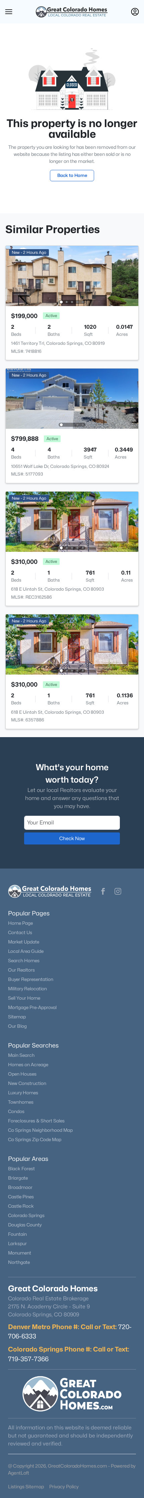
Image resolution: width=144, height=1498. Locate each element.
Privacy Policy (64, 1486)
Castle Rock (21, 1206)
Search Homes (24, 960)
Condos (16, 1111)
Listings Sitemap (26, 1486)
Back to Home (72, 175)
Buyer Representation (30, 979)
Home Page (20, 923)
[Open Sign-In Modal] (135, 11)
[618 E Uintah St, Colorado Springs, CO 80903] (72, 521)
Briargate (18, 1178)
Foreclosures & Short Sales (36, 1120)
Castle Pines (21, 1196)
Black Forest (21, 1168)
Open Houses (22, 1074)
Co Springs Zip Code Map (34, 1139)
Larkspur (17, 1243)
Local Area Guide (26, 951)
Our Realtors (21, 970)
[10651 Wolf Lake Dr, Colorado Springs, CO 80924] (72, 398)
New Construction (27, 1083)
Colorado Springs (26, 1215)
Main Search (21, 1055)
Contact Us (20, 932)
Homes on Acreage (28, 1064)
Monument (19, 1253)
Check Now (72, 838)
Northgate (19, 1262)
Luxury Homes (23, 1092)
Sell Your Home (24, 998)
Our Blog (17, 1026)
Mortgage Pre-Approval (32, 1007)
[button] (9, 12)
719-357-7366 (28, 1359)
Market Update (23, 941)
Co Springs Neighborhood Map (40, 1130)
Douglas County (25, 1224)
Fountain (17, 1234)
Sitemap (17, 1016)
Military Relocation (27, 988)
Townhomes (20, 1102)
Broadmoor (20, 1187)
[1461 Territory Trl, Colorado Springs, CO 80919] (72, 275)
